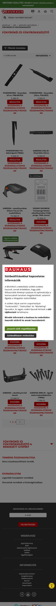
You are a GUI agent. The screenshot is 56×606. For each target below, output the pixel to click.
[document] (28, 302)
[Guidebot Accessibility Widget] (52, 586)
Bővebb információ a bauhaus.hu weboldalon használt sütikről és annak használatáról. (27, 319)
